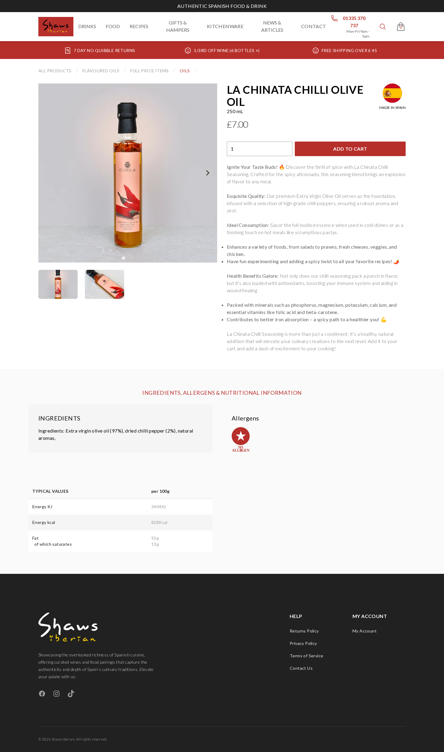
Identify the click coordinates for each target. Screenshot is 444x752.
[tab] (58, 284)
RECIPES (139, 26)
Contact (313, 26)
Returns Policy (304, 630)
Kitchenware (225, 26)
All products (55, 70)
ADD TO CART (350, 149)
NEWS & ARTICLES (272, 26)
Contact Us (301, 668)
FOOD (113, 26)
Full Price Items (149, 70)
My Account (364, 630)
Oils (185, 70)
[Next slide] (207, 173)
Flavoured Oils (101, 70)
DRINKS (87, 26)
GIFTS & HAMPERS (177, 26)
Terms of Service (306, 655)
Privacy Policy (303, 643)
